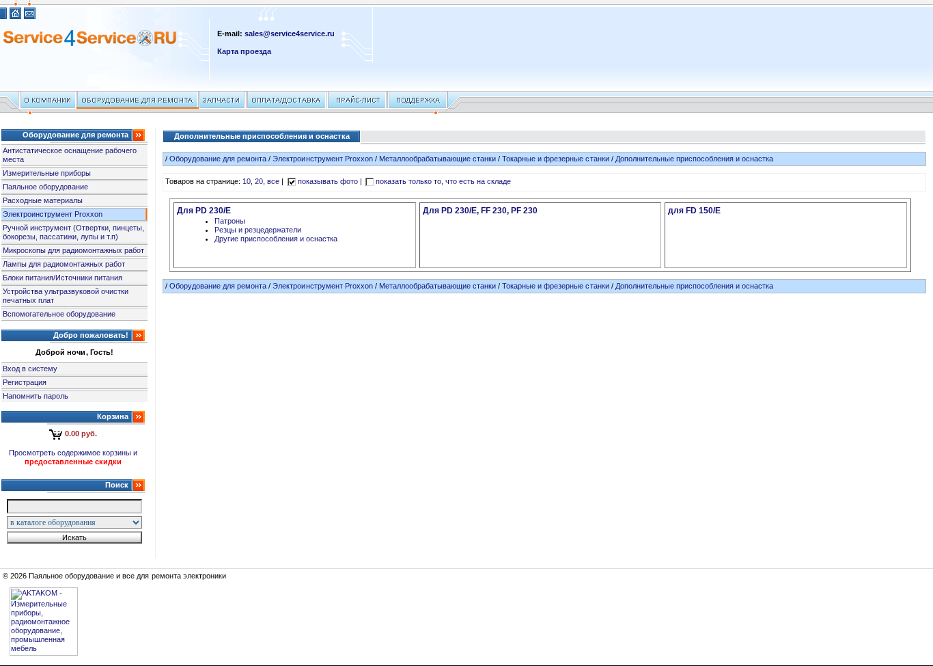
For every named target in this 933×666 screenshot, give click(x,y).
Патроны (229, 221)
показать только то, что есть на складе (444, 181)
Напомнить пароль (35, 396)
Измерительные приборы (47, 173)
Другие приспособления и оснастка (275, 239)
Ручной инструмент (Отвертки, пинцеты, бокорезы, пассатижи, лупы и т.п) (74, 232)
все (273, 181)
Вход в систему (30, 368)
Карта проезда (244, 51)
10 (246, 181)
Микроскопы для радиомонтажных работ (73, 250)
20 (259, 181)
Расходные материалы (43, 200)
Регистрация (24, 382)
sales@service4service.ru (290, 33)
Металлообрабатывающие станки (437, 159)
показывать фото (328, 181)
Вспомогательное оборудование (59, 314)
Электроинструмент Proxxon (52, 214)
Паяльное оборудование (45, 187)
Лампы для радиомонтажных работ (64, 264)
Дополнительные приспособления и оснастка (694, 159)
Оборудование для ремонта (217, 159)
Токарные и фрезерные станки (555, 159)
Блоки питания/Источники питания (62, 278)
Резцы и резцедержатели (257, 230)
